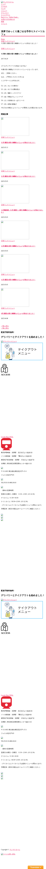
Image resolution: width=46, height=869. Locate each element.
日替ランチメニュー (8, 41)
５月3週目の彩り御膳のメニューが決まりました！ (18, 142)
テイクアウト (5, 15)
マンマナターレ (14, 850)
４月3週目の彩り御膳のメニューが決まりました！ (18, 280)
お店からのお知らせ (8, 19)
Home (3, 39)
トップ (3, 4)
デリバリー (5, 13)
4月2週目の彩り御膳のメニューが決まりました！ (18, 313)
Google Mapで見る (7, 437)
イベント (4, 24)
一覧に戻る (5, 326)
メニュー (4, 11)
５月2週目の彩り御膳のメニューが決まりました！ (18, 176)
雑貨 (2, 21)
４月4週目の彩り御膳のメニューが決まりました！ (18, 246)
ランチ (3, 8)
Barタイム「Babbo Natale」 (10, 17)
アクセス (4, 6)
